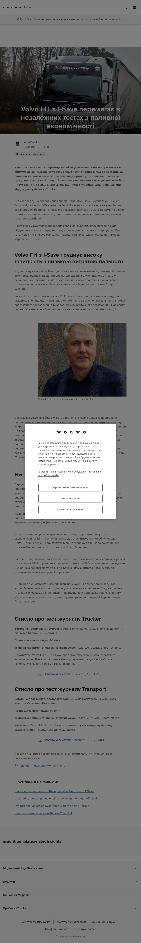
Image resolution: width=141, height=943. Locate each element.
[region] (70, 471)
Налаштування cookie (70, 509)
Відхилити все (71, 498)
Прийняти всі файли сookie (70, 487)
